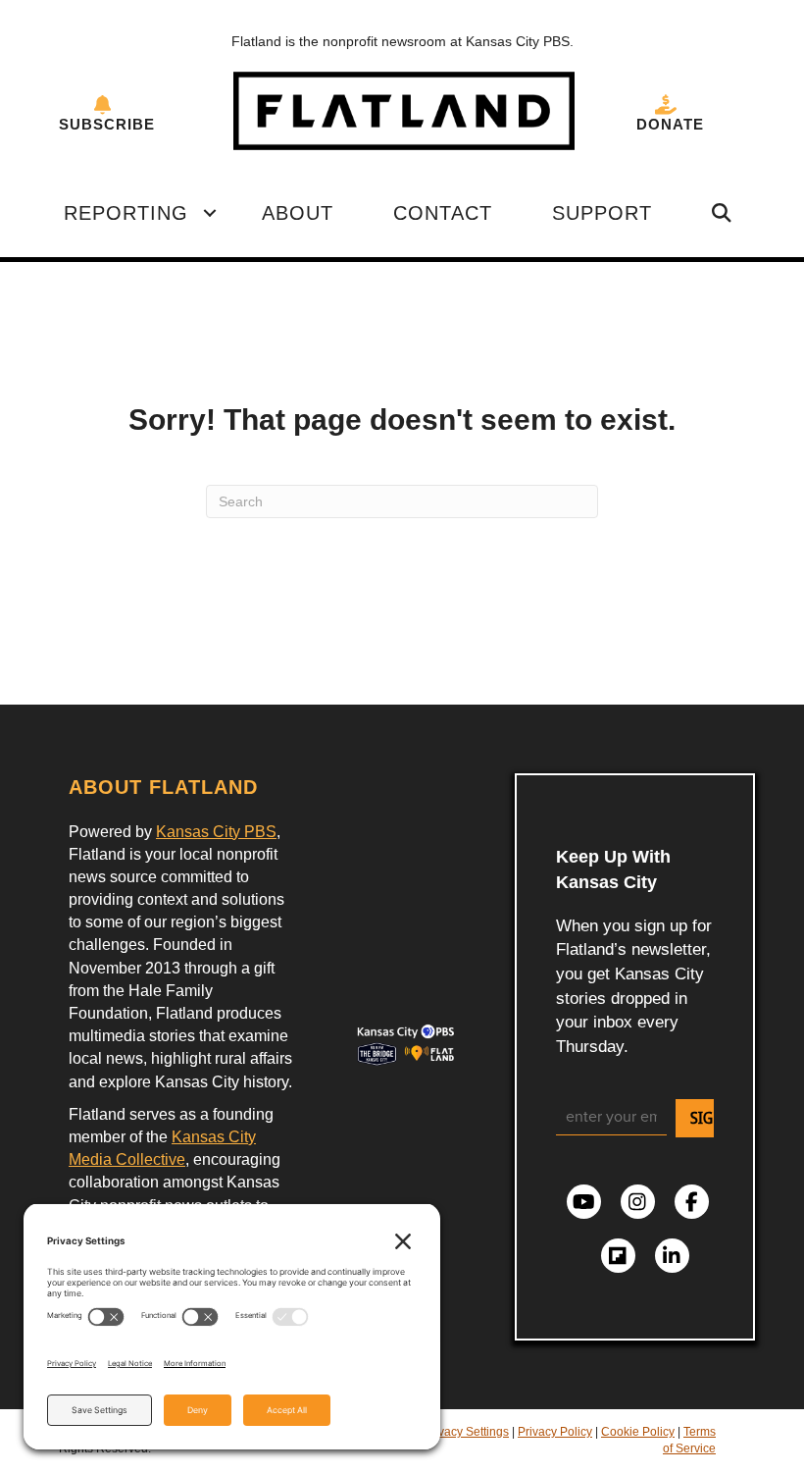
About (297, 213)
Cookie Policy (638, 1432)
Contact (442, 213)
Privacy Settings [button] (466, 1432)
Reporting (126, 213)
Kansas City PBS (216, 831)
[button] (209, 213)
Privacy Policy (555, 1432)
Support (602, 213)
